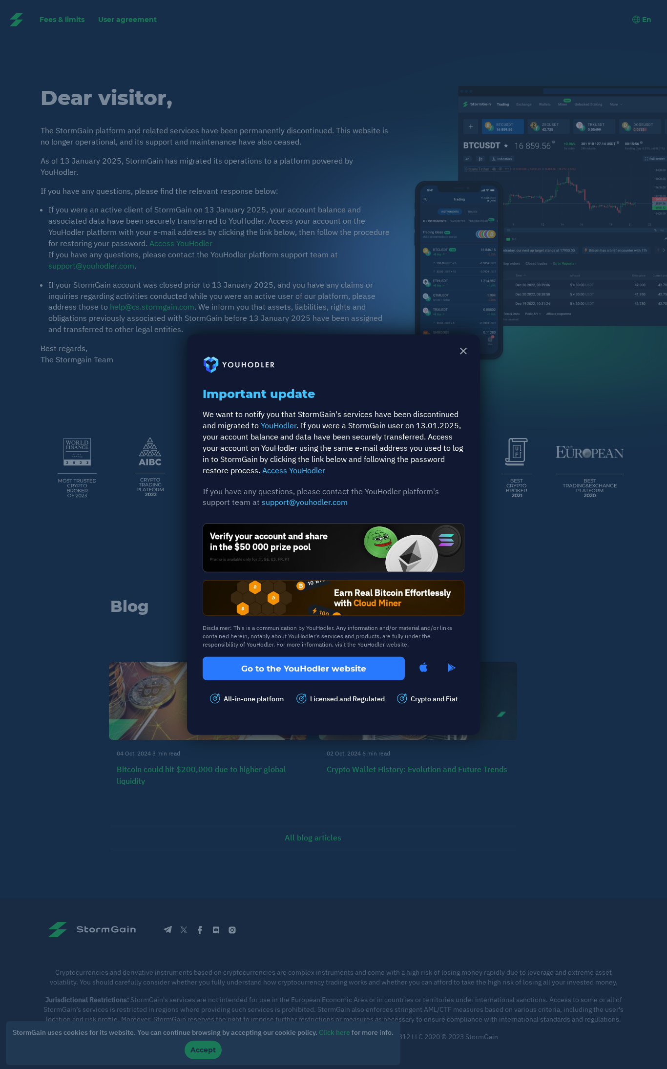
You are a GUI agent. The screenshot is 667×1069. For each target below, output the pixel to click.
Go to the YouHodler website (303, 668)
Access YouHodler (293, 470)
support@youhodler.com (305, 502)
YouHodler (278, 425)
